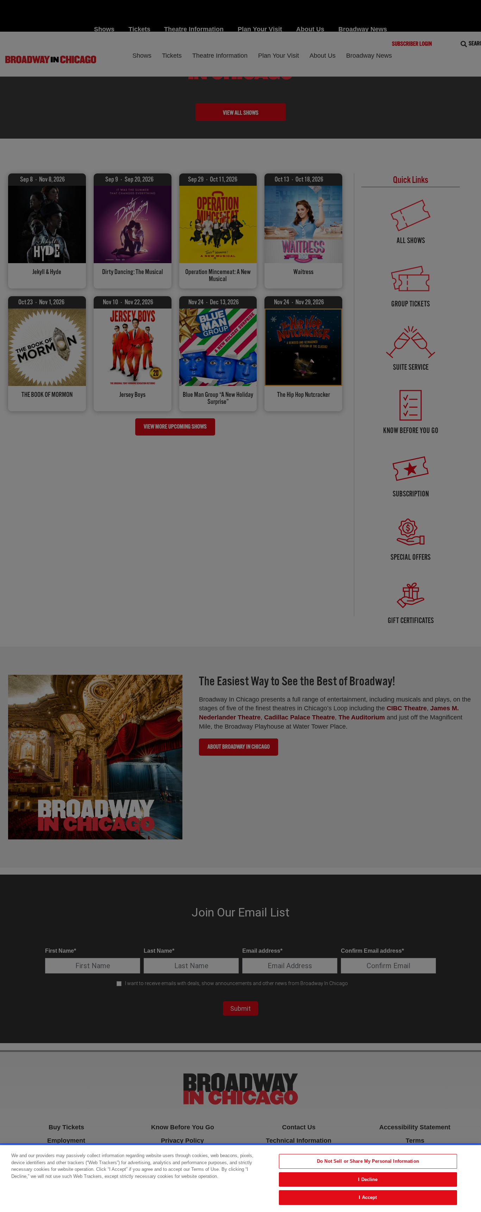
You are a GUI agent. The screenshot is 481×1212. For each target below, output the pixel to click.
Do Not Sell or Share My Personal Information (368, 1161)
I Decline (367, 1179)
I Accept (368, 1197)
